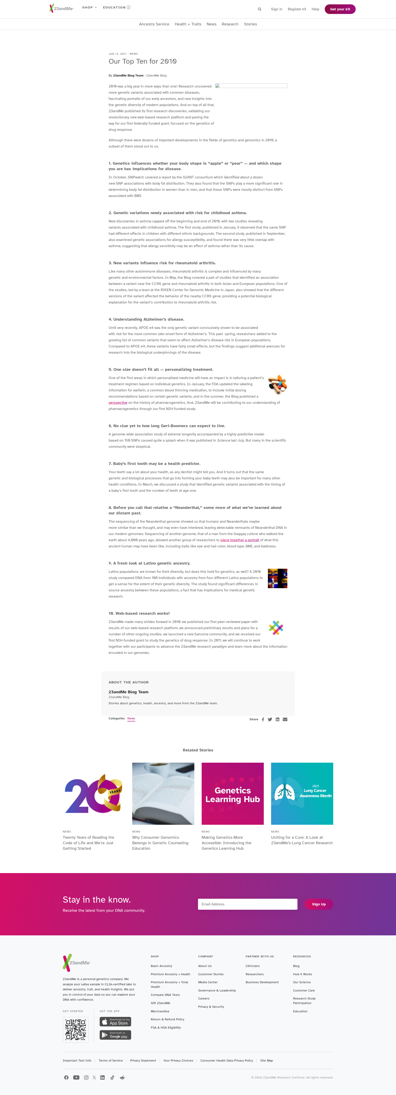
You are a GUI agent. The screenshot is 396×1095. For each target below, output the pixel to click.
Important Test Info (77, 1060)
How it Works (302, 974)
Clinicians (253, 966)
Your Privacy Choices (178, 1060)
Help (315, 9)
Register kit (297, 9)
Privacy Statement (143, 1060)
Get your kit (340, 9)
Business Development (262, 982)
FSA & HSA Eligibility (166, 1027)
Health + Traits (188, 24)
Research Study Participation (304, 1001)
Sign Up (319, 904)
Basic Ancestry (161, 966)
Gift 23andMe (160, 1003)
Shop (87, 7)
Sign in (276, 9)
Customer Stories (211, 974)
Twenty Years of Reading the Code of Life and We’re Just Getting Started (88, 843)
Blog (296, 966)
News (211, 24)
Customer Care (304, 990)
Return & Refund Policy (167, 1019)
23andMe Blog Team (128, 75)
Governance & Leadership (217, 990)
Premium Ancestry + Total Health (169, 984)
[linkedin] (277, 719)
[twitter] (270, 719)
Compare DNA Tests (165, 995)
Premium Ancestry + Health (170, 974)
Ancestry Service (154, 24)
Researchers (255, 974)
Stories (250, 24)
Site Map (266, 1060)
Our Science (302, 982)
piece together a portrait (239, 540)
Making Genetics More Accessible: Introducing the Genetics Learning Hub (226, 843)
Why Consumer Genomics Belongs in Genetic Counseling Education (160, 843)
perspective (118, 402)
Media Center (208, 982)
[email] (285, 719)
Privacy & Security (211, 1007)
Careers (203, 998)
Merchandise (160, 1011)
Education (114, 7)
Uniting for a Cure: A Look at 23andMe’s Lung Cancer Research (302, 840)
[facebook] (263, 719)
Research (230, 24)
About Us (205, 966)
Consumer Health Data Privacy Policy (227, 1060)
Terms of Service (111, 1060)
